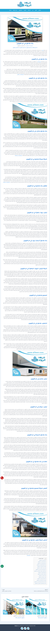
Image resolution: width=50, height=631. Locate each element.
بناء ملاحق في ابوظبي (20, 74)
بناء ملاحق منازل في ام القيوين (42, 563)
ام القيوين (20, 10)
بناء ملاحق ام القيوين (29, 47)
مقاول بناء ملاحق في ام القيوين (41, 566)
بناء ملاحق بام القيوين (23, 47)
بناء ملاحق (39, 61)
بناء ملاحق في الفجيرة (6, 182)
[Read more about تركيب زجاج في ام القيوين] (36, 606)
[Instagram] (22, 628)
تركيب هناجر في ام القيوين (42, 575)
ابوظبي (39, 10)
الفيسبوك (28, 555)
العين (36, 10)
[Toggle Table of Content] (45, 559)
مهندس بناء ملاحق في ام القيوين (41, 580)
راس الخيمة (15, 10)
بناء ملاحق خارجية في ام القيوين (41, 578)
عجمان (10, 10)
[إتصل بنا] (2, 477)
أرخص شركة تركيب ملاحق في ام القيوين (40, 583)
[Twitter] (25, 628)
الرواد (43, 50)
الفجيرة (25, 10)
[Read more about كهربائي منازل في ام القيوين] (13, 606)
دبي (32, 10)
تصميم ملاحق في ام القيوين (42, 572)
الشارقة (29, 10)
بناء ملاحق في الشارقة (18, 155)
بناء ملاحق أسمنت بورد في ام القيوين (41, 569)
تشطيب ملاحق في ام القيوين (42, 574)
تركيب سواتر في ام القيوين (42, 577)
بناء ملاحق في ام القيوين (16, 47)
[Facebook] (28, 628)
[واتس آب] (2, 566)
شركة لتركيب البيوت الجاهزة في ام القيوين (40, 571)
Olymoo (16, 625)
